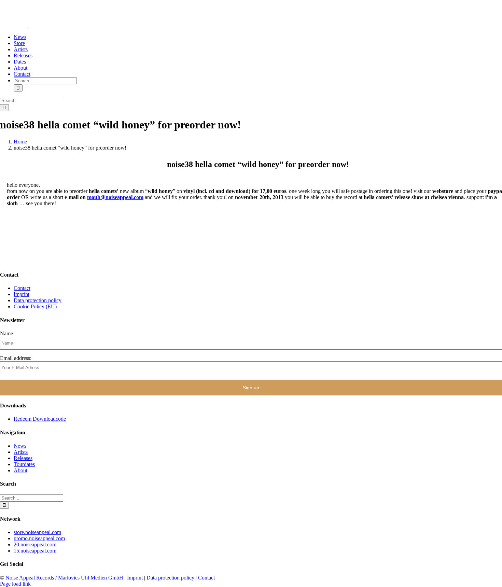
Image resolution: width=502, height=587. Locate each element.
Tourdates (24, 464)
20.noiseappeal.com (35, 544)
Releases (23, 458)
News (20, 446)
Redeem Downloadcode (40, 419)
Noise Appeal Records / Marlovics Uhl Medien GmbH (64, 578)
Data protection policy (37, 300)
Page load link (15, 584)
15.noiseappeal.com (35, 551)
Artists (21, 452)
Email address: (15, 358)
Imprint (21, 294)
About (20, 470)
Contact (22, 288)
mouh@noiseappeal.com (115, 197)
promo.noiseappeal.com (39, 538)
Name (6, 333)
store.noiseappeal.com (37, 532)
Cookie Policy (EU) (35, 306)
